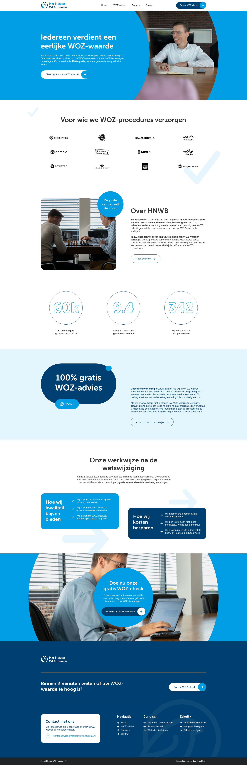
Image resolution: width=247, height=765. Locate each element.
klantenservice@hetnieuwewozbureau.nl (74, 736)
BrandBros (201, 761)
